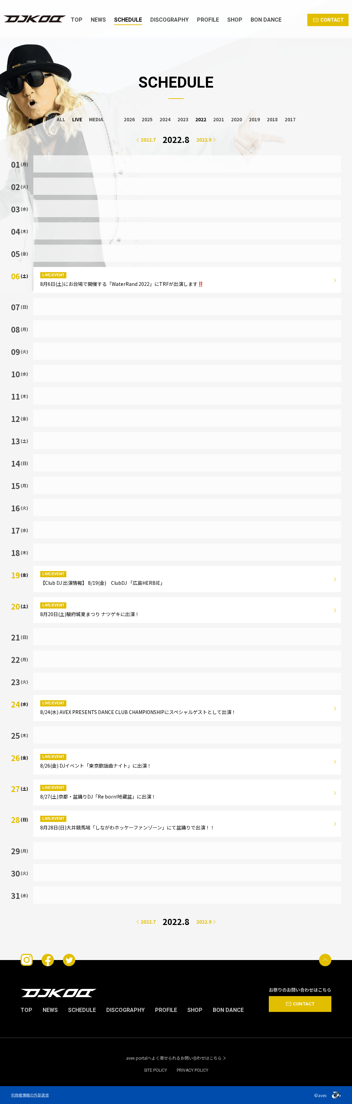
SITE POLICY (155, 1070)
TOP (76, 20)
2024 (165, 119)
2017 (290, 119)
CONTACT (332, 20)
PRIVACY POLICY (192, 1070)
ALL (61, 119)
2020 (236, 119)
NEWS (98, 20)
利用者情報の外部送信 (30, 1094)
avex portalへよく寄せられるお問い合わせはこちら (174, 1058)
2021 (218, 119)
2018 (272, 119)
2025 (147, 119)
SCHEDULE (128, 20)
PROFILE (208, 20)
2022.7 (148, 139)
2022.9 (203, 139)
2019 (254, 119)
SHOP (234, 20)
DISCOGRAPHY (169, 20)
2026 (129, 119)
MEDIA (96, 119)
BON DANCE (266, 20)
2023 (182, 119)
